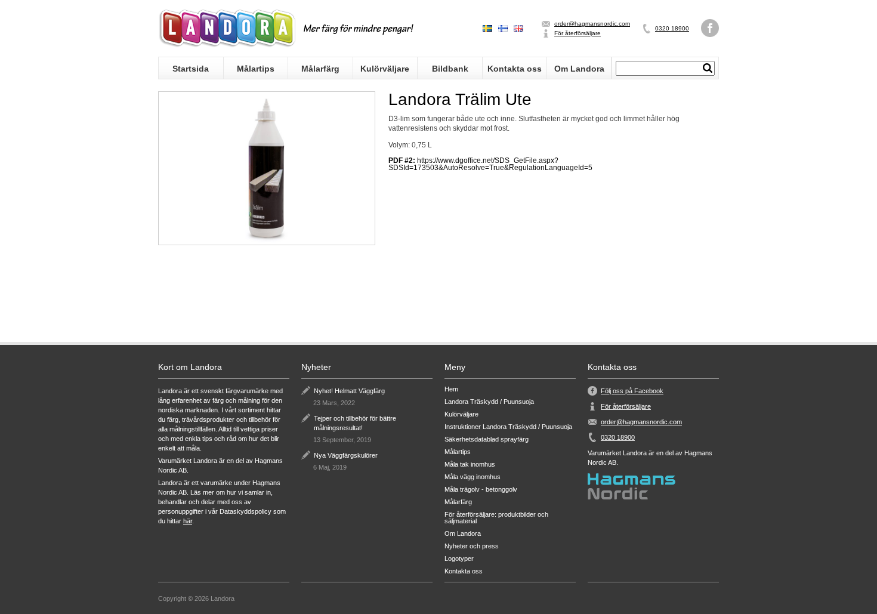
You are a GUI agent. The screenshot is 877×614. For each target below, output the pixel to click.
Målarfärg (320, 68)
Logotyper (459, 559)
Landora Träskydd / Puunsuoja (489, 402)
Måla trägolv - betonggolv (480, 489)
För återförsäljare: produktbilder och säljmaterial (496, 517)
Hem (451, 389)
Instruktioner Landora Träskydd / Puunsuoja (508, 427)
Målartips (255, 68)
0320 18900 (672, 28)
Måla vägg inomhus (472, 477)
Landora (226, 28)
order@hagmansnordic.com (592, 23)
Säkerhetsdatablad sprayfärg (486, 439)
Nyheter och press (471, 546)
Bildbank (450, 68)
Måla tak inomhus (469, 464)
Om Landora (579, 68)
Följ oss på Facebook (632, 390)
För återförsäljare (577, 33)
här (187, 520)
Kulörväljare (384, 68)
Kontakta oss (514, 68)
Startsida (190, 68)
